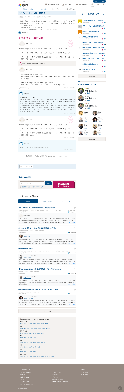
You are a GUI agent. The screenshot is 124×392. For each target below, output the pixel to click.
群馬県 (48, 328)
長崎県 (30, 356)
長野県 (26, 333)
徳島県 (34, 351)
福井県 (42, 333)
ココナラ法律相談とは (26, 372)
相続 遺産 (35, 187)
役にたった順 (66, 201)
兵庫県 (26, 342)
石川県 (34, 333)
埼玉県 (35, 328)
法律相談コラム (24, 377)
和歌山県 (43, 342)
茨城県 (39, 328)
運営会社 (85, 372)
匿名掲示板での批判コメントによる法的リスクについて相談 (100, 58)
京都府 (30, 342)
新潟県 (21, 333)
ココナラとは (24, 379)
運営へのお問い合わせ (26, 384)
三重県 (34, 337)
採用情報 (85, 374)
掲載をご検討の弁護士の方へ (60, 382)
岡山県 (26, 347)
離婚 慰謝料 (25, 187)
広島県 (21, 347)
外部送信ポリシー (57, 379)
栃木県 (43, 328)
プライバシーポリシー (58, 377)
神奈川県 (26, 328)
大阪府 (21, 342)
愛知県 (21, 337)
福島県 (46, 323)
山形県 (42, 323)
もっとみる (47, 311)
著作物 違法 (41, 187)
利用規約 (55, 374)
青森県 (26, 323)
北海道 (21, 323)
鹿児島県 (47, 356)
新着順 (28, 201)
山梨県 (30, 333)
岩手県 (30, 323)
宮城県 (34, 323)
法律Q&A (23, 374)
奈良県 (38, 342)
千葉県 (31, 328)
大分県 (38, 356)
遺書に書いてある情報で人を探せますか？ (95, 47)
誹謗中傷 (30, 187)
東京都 (21, 328)
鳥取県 (34, 347)
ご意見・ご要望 (56, 372)
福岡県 (21, 356)
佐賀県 (26, 356)
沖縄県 (52, 356)
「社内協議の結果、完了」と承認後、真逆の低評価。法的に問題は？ (102, 20)
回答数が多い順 (47, 201)
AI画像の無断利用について (90, 64)
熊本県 (34, 356)
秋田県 (38, 323)
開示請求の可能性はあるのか (91, 31)
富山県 (38, 333)
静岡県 (26, 337)
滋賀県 (34, 342)
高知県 (30, 351)
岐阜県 (30, 337)
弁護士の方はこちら (99, 1)
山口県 (30, 347)
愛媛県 (26, 351)
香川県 (21, 351)
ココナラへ (22, 1)
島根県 (38, 347)
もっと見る (92, 76)
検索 (48, 183)
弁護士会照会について (89, 69)
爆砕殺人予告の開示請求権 (90, 37)
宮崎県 (42, 356)
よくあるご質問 (24, 382)
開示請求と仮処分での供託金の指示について (95, 42)
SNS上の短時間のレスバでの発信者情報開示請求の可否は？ (100, 53)
